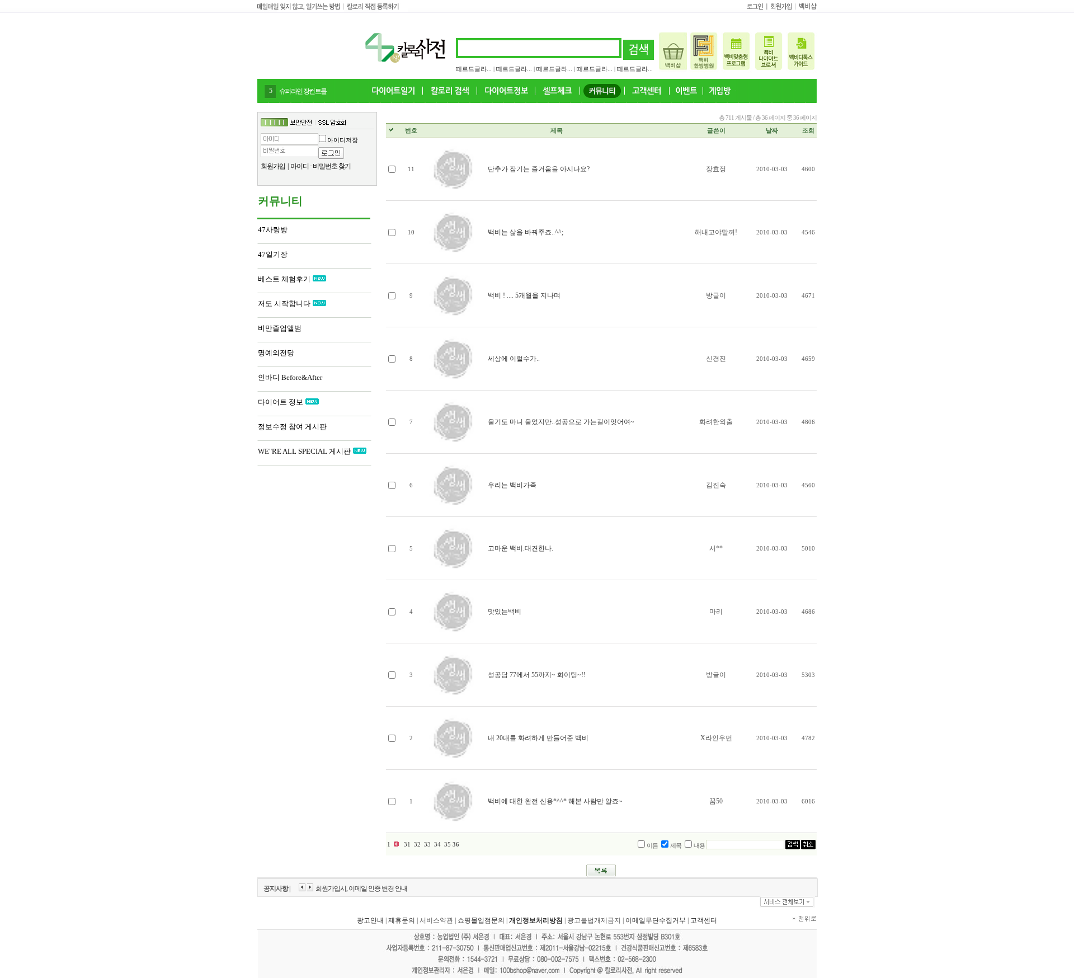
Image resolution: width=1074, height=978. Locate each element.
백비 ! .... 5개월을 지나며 (524, 295)
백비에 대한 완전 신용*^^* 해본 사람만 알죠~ (555, 801)
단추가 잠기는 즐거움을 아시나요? (539, 169)
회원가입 (273, 166)
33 (427, 844)
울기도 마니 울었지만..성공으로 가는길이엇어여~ (561, 422)
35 (447, 844)
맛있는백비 (504, 611)
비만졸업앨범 (280, 328)
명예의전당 (276, 353)
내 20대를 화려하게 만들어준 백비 (538, 738)
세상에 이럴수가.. (514, 359)
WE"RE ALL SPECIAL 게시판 (304, 451)
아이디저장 (342, 140)
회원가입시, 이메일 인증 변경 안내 (361, 888)
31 (407, 844)
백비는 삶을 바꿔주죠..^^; (525, 232)
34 (437, 844)
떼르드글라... (474, 68)
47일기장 (273, 254)
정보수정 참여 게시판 (292, 426)
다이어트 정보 (280, 402)
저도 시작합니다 (284, 303)
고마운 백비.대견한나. (520, 548)
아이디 (299, 166)
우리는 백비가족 (512, 485)
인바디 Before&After (290, 377)
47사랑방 (273, 229)
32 (417, 844)
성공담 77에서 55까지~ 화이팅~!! (537, 675)
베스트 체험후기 (284, 279)
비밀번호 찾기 (332, 166)
